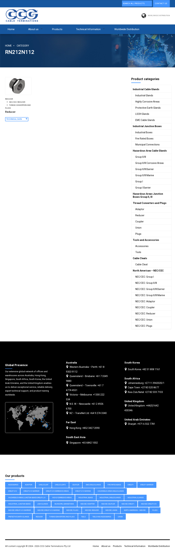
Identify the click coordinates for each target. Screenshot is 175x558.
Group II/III (140, 156)
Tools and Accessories (146, 240)
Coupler (139, 221)
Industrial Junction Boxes (147, 126)
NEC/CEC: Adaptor (145, 301)
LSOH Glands (142, 114)
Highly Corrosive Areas (147, 101)
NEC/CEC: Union (143, 319)
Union (138, 227)
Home (11, 29)
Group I (139, 181)
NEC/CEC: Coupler (145, 307)
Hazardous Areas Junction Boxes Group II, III (148, 195)
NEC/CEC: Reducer (17, 102)
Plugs (138, 233)
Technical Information (88, 29)
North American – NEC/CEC (148, 270)
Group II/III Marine (144, 175)
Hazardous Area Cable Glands (150, 150)
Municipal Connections (147, 144)
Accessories (142, 246)
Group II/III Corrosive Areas (149, 163)
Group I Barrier (143, 187)
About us (33, 29)
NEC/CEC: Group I (144, 276)
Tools (138, 252)
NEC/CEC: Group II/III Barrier (150, 289)
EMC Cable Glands (145, 120)
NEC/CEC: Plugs (143, 326)
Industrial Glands (144, 95)
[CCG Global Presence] (29, 417)
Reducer (9, 99)
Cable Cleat (141, 264)
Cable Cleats (140, 258)
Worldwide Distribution (126, 29)
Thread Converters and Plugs (18, 106)
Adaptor (139, 209)
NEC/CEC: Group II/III (146, 283)
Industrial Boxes (143, 132)
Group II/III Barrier (144, 169)
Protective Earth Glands (148, 107)
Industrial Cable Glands (146, 89)
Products (57, 29)
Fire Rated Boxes (144, 138)
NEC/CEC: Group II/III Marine (150, 295)
